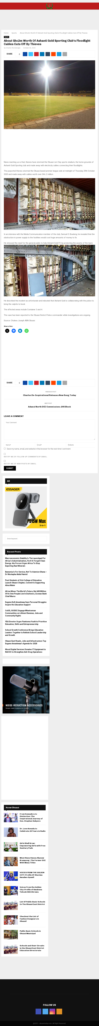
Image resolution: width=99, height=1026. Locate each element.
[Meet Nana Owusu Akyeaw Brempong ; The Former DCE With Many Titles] (11, 861)
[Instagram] (52, 1011)
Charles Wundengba (13, 48)
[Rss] (59, 1011)
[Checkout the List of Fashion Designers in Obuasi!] (11, 920)
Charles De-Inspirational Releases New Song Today (49, 395)
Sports (7, 37)
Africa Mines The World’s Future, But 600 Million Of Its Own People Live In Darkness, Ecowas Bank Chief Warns (26, 593)
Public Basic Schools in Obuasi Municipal (30, 932)
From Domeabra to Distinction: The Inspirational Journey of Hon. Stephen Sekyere (31, 817)
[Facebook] (38, 1011)
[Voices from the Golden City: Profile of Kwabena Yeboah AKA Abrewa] (11, 890)
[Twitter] (45, 1011)
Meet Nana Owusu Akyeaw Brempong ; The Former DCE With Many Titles (33, 860)
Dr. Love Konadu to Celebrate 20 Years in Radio (33, 830)
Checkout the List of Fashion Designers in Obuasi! (29, 918)
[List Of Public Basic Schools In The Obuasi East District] (11, 905)
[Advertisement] (49, 18)
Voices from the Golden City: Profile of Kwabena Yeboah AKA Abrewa (31, 889)
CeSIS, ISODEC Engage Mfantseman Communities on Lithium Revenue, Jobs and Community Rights (24, 613)
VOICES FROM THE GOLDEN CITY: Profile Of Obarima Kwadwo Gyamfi (32, 874)
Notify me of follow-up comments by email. (26, 457)
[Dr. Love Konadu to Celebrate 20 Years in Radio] (11, 832)
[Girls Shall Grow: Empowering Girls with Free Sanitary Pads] (11, 846)
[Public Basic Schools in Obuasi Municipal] (11, 934)
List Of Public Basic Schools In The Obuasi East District (32, 903)
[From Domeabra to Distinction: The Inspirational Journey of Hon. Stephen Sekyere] (11, 817)
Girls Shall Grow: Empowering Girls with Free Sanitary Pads (32, 845)
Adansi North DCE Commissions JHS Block (49, 406)
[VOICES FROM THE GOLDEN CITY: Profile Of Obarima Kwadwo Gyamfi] (11, 876)
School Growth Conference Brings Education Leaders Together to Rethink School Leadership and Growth (25, 632)
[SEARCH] (44, 538)
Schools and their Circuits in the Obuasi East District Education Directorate (32, 948)
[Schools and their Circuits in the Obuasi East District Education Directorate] (11, 949)
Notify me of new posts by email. (20, 464)
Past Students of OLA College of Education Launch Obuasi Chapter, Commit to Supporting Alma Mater (25, 582)
